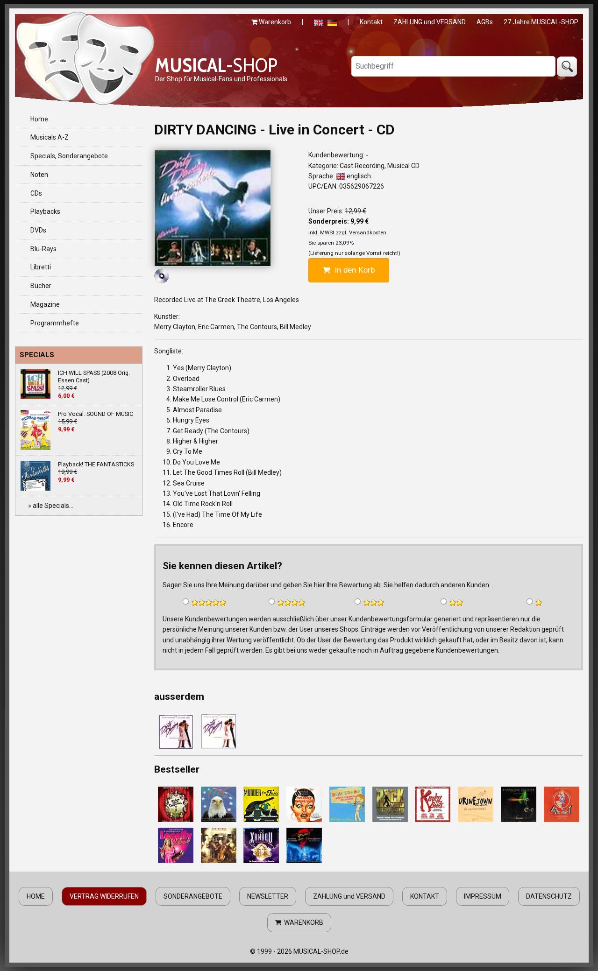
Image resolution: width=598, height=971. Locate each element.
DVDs (38, 230)
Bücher (40, 285)
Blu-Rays (43, 249)
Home (39, 119)
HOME (36, 896)
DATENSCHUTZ (549, 896)
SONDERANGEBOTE (193, 896)
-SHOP (216, 65)
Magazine (45, 304)
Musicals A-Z (49, 137)
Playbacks (45, 211)
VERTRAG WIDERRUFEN (104, 896)
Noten (39, 174)
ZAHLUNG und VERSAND (429, 22)
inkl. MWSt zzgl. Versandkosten (347, 232)
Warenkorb (275, 22)
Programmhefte (54, 323)
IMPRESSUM (482, 896)
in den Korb (352, 270)
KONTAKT (424, 896)
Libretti (40, 267)
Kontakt (371, 22)
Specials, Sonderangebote (69, 156)
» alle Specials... (50, 505)
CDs (36, 193)
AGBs (485, 22)
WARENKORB (302, 922)
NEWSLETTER (267, 896)
